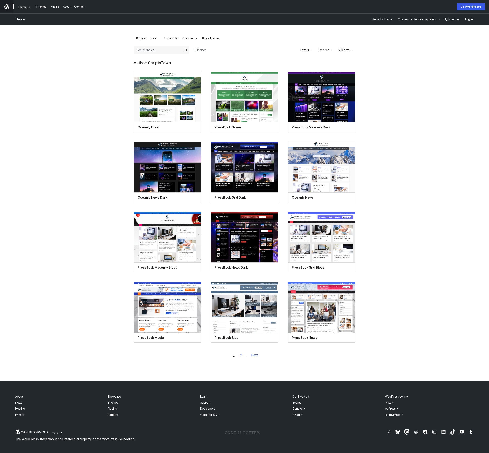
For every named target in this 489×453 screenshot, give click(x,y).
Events (297, 402)
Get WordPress (471, 6)
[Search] (185, 50)
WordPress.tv (210, 414)
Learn (203, 396)
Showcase (114, 396)
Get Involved (301, 396)
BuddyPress (394, 414)
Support (205, 402)
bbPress (392, 408)
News (18, 402)
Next (254, 355)
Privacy (20, 414)
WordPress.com (396, 396)
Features (323, 49)
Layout (304, 49)
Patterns (113, 414)
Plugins (112, 408)
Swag (298, 414)
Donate (299, 408)
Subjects (343, 49)
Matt (389, 402)
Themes (20, 19)
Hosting (20, 408)
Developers (207, 408)
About (19, 396)
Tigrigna (57, 432)
